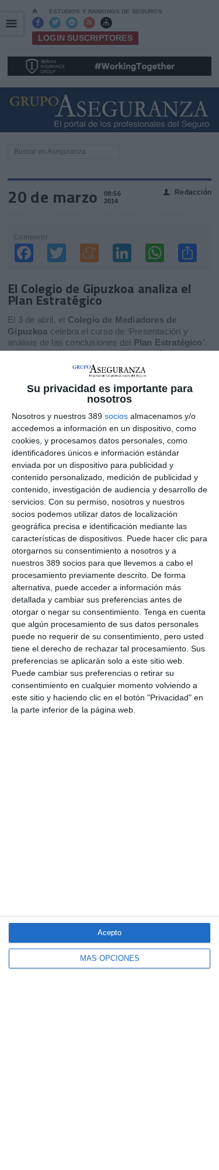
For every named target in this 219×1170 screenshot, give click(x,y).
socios (116, 416)
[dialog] (109, 760)
